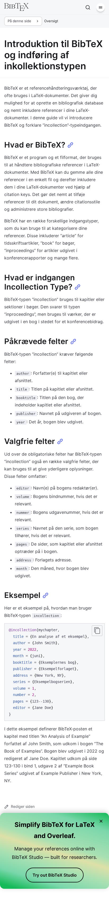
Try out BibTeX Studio (55, 875)
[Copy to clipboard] (97, 630)
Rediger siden (23, 806)
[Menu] (100, 7)
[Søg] (88, 7)
